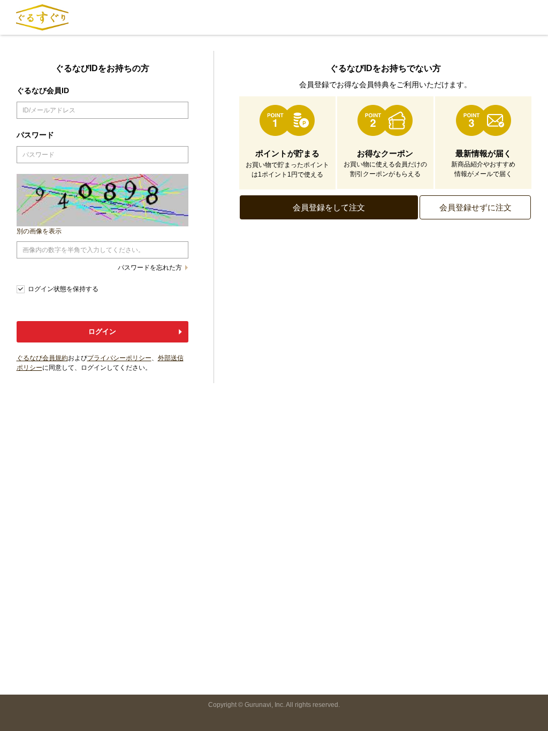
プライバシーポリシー (119, 358)
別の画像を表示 (39, 231)
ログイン (102, 332)
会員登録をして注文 (329, 207)
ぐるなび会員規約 (42, 358)
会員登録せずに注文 (475, 207)
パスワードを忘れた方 (150, 267)
